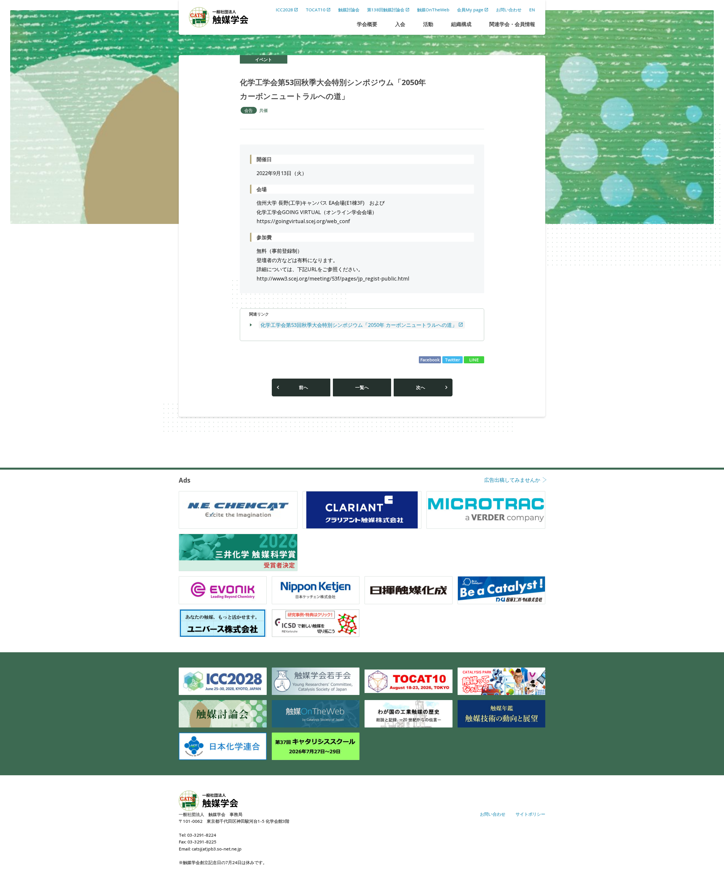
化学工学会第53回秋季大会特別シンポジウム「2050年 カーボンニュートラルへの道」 (358, 324)
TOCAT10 (316, 9)
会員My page (470, 9)
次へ (420, 387)
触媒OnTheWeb (433, 9)
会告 (248, 110)
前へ (303, 387)
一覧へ (362, 387)
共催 (263, 110)
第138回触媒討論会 (385, 9)
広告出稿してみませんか (512, 480)
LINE (474, 359)
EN (532, 9)
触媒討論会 (348, 9)
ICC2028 (284, 9)
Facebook (430, 359)
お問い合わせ (509, 9)
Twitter (452, 359)
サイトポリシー (530, 814)
